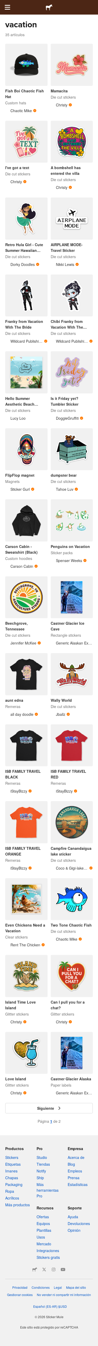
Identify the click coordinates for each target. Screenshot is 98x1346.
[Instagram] (53, 1269)
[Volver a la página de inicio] (49, 7)
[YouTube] (63, 1269)
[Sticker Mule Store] (35, 1269)
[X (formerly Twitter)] (44, 1269)
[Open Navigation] (7, 7)
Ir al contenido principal (4, 4)
